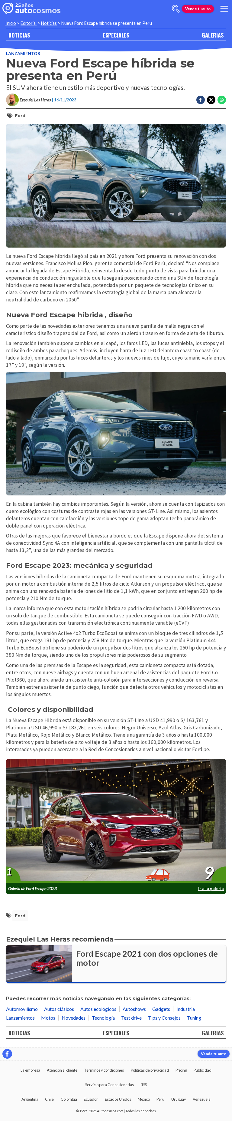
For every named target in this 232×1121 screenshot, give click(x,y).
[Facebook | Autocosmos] (7, 1054)
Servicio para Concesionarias (109, 1084)
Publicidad (202, 1070)
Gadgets (161, 1009)
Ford (20, 115)
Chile (49, 1099)
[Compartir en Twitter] (211, 100)
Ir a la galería (211, 888)
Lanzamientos (23, 53)
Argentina (29, 1099)
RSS (144, 1084)
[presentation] (116, 821)
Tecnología (103, 1018)
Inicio (10, 23)
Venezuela (202, 1099)
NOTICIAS (19, 35)
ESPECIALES (116, 35)
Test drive (131, 1018)
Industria (185, 1009)
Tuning (194, 1018)
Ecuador (91, 1099)
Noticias (49, 23)
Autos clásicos (59, 1009)
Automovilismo (22, 1009)
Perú (160, 1099)
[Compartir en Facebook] (200, 100)
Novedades (73, 1018)
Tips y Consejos (164, 1018)
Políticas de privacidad (150, 1070)
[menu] (224, 9)
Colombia (69, 1099)
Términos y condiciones (104, 1070)
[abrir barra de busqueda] (175, 8)
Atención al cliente (62, 1070)
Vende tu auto (198, 8)
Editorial (29, 23)
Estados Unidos (118, 1099)
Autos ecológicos (98, 1009)
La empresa (30, 1070)
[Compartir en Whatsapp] (222, 100)
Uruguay (178, 1099)
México (144, 1099)
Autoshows (134, 1009)
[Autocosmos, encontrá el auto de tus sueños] (31, 9)
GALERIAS (213, 35)
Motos (48, 1018)
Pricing (181, 1070)
